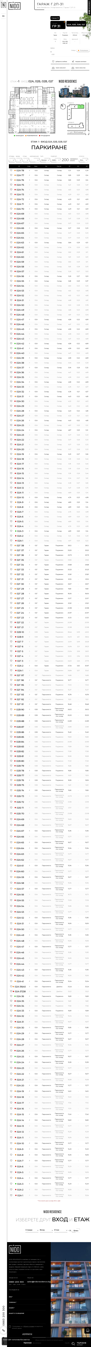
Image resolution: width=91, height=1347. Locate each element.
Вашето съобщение (16, 1313)
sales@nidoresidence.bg (36, 1282)
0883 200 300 (16, 1282)
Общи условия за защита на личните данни (49, 1340)
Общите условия (28, 1326)
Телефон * (12, 1302)
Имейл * (11, 1308)
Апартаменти (56, 7)
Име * (11, 1297)
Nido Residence (43, 7)
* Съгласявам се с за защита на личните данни (27, 1327)
